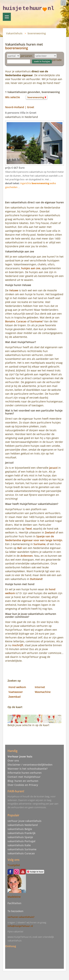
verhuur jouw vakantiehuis (24, 821)
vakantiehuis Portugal (21, 841)
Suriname (36, 321)
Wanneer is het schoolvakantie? (27, 768)
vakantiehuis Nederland (23, 825)
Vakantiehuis (14, 33)
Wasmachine (43, 692)
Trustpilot (14, 865)
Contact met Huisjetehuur (24, 777)
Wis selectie (12, 97)
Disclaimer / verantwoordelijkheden (30, 764)
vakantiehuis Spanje (20, 837)
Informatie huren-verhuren (25, 772)
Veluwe (13, 290)
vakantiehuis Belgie (20, 829)
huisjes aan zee (30, 268)
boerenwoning (37, 33)
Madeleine (14, 896)
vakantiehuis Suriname (22, 849)
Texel (28, 528)
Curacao (21, 321)
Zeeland (50, 532)
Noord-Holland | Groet (19, 107)
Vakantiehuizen (7, 17)
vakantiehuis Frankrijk (22, 833)
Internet (40, 687)
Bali (19, 548)
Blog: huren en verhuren (23, 781)
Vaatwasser (15, 692)
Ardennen (26, 555)
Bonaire (10, 321)
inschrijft (17, 645)
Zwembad (14, 696)
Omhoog (10, 946)
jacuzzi (53, 467)
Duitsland (36, 579)
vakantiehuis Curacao (21, 853)
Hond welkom (17, 687)
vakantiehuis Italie (19, 845)
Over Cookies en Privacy (23, 785)
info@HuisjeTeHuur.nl (20, 926)
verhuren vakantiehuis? (21, 917)
